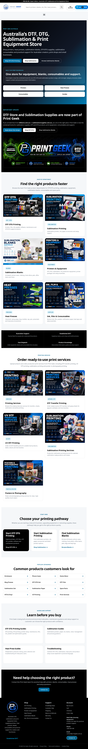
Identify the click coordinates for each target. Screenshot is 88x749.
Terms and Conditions (54, 746)
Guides (64, 94)
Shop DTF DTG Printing (12, 61)
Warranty (48, 715)
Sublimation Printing (30, 708)
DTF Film (63, 582)
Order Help (70, 713)
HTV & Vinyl (8, 595)
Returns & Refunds (50, 713)
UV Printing (36, 595)
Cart (68, 708)
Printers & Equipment (30, 710)
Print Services (64, 595)
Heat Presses (64, 88)
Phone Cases (36, 576)
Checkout (69, 710)
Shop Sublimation (30, 61)
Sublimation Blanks (29, 715)
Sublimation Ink (10, 588)
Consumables (23, 94)
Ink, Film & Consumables (31, 718)
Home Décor (64, 576)
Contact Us (44, 689)
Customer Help (49, 708)
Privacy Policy (43, 746)
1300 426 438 (70, 728)
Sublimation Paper (38, 588)
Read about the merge (12, 130)
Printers (23, 88)
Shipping (48, 710)
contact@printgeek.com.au (74, 733)
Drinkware (8, 576)
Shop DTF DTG (29, 130)
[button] (44, 14)
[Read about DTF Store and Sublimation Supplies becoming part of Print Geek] (44, 151)
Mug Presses (9, 582)
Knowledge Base (50, 705)
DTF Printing (27, 705)
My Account (70, 705)
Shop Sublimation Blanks (47, 130)
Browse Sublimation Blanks (50, 61)
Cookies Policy (65, 746)
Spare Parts (64, 588)
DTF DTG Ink (36, 582)
